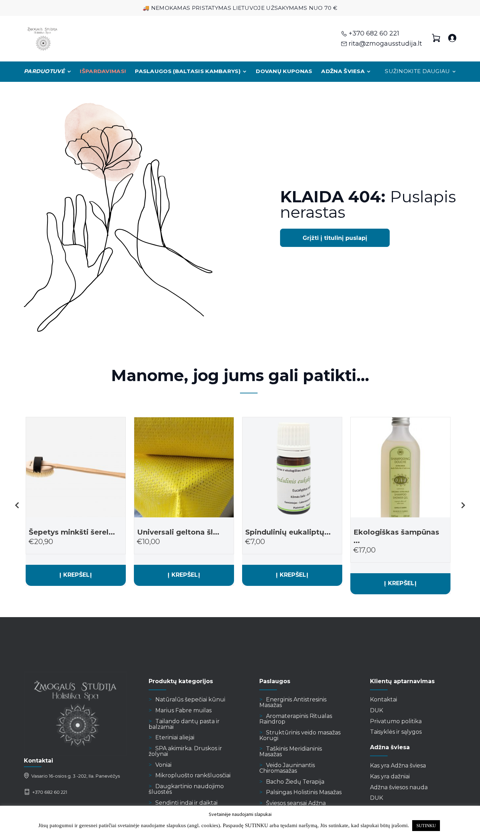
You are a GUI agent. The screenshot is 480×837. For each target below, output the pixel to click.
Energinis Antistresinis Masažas (292, 702)
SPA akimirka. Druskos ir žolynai (185, 751)
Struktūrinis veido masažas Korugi (299, 735)
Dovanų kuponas (284, 71)
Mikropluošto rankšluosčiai (193, 775)
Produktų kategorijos (181, 681)
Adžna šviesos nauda (399, 787)
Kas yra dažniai (390, 776)
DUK (376, 710)
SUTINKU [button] (426, 825)
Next (463, 505)
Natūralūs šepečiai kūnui (190, 699)
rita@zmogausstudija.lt (385, 43)
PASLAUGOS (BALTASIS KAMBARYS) (188, 71)
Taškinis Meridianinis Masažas (290, 751)
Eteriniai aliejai (174, 737)
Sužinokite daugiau (417, 71)
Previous (17, 505)
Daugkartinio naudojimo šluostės (186, 789)
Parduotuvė (44, 71)
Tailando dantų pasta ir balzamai (184, 724)
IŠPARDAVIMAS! (103, 71)
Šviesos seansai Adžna (296, 803)
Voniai (163, 764)
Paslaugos (274, 681)
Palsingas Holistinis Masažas (304, 792)
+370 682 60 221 (374, 33)
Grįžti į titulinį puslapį (335, 238)
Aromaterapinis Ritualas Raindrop (295, 719)
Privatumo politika (396, 721)
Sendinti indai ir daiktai (186, 802)
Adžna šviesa (343, 71)
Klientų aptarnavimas (402, 681)
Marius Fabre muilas (183, 710)
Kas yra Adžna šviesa (398, 765)
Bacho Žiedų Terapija (295, 781)
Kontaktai (383, 699)
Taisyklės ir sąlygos (396, 731)
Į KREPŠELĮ (75, 574)
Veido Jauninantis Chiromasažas (287, 768)
